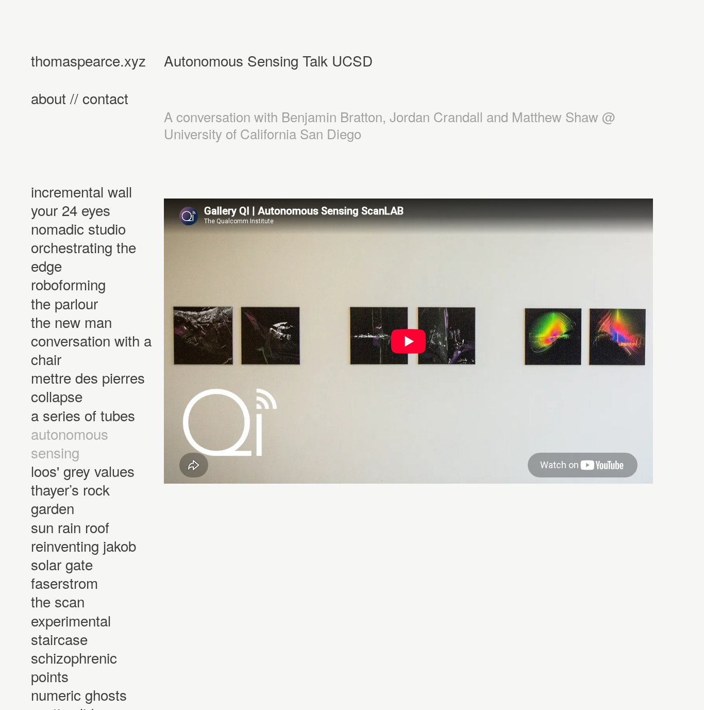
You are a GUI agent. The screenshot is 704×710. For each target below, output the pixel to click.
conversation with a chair (91, 349)
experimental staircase (71, 629)
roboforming (68, 284)
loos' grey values (83, 470)
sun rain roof (70, 527)
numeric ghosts (79, 694)
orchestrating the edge (83, 256)
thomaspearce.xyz (88, 60)
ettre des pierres (94, 377)
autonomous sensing (69, 443)
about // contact (79, 98)
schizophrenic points (74, 666)
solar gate (62, 564)
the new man (71, 321)
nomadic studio (78, 228)
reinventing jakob (83, 545)
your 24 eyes (70, 210)
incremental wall (81, 191)
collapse (56, 396)
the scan (58, 601)
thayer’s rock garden (70, 498)
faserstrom (64, 582)
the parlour (64, 303)
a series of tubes (83, 415)
